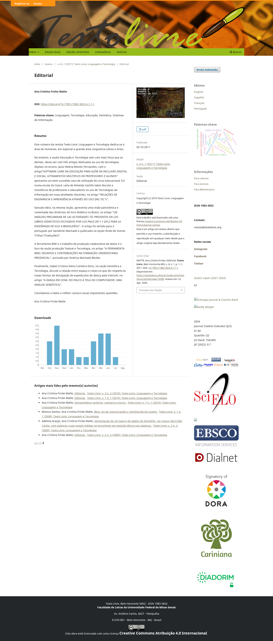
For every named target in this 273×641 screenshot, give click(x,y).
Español (199, 97)
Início (37, 64)
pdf (144, 129)
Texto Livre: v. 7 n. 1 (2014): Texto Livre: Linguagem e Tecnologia (127, 398)
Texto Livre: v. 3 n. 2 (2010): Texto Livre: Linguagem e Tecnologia (127, 393)
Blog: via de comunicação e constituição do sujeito (125, 411)
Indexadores (103, 52)
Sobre (33, 52)
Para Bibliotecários (204, 189)
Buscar (237, 52)
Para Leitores (201, 178)
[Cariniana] (216, 560)
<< (35, 443)
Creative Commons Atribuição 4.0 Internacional (163, 633)
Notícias (122, 52)
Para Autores (201, 184)
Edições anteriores (77, 52)
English (198, 92)
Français (199, 103)
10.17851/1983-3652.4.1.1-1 (163, 268)
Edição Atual (52, 52)
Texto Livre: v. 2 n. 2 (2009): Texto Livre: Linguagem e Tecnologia (127, 435)
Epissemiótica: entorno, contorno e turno (100, 402)
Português (200, 108)
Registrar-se (21, 3)
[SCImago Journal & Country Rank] (216, 299)
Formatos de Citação (150, 290)
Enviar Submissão (207, 69)
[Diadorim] (215, 588)
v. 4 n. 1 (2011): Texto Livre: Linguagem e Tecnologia (86, 64)
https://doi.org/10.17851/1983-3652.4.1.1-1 (68, 104)
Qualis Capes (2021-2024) (210, 278)
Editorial (80, 393)
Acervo (49, 64)
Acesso (38, 3)
